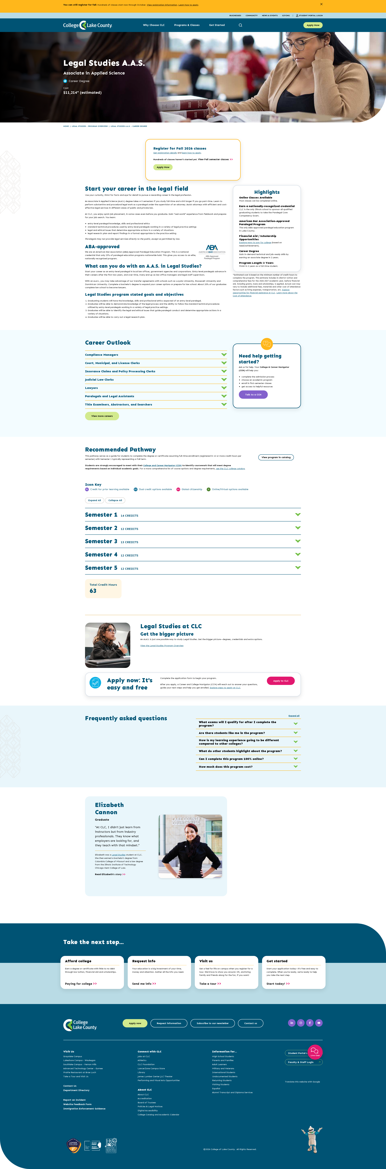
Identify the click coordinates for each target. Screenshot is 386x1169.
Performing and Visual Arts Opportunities (159, 1080)
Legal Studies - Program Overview (90, 126)
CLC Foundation (146, 1064)
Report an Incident (74, 1099)
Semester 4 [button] (111, 554)
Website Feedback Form (77, 1104)
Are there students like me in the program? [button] (232, 733)
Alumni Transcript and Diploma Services (232, 1092)
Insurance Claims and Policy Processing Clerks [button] (120, 371)
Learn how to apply (188, 4)
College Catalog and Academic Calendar (158, 1114)
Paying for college (78, 983)
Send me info (141, 983)
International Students (223, 1072)
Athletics (142, 1060)
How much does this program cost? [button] (226, 766)
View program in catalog (276, 457)
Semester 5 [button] (111, 567)
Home (66, 126)
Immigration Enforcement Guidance (84, 1108)
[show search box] (241, 25)
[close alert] (321, 4)
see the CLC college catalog (230, 468)
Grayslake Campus (72, 1056)
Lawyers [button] (91, 388)
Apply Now (313, 25)
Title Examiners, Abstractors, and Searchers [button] (118, 404)
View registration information (162, 4)
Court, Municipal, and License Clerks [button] (112, 363)
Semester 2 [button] (111, 528)
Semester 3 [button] (111, 541)
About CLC (143, 1094)
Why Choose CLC (154, 25)
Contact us (250, 1023)
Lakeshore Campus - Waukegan (79, 1060)
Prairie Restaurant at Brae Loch (79, 1072)
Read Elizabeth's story (108, 874)
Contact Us (69, 1085)
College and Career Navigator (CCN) (162, 465)
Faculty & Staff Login (300, 1062)
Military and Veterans (223, 1068)
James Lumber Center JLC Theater (155, 1076)
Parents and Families (223, 1060)
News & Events (270, 15)
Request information (169, 1023)
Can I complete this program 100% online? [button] (231, 759)
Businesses (235, 15)
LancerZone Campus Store (151, 1068)
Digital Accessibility (148, 1110)
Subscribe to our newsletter (213, 1023)
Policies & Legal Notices (150, 1106)
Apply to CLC (280, 680)
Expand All (94, 500)
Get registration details (165, 152)
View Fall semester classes (213, 159)
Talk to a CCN (253, 394)
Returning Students (222, 1080)
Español (216, 1088)
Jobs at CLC (144, 1056)
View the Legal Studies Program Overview (162, 645)
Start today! (276, 983)
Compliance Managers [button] (101, 354)
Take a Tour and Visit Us (75, 1076)
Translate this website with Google (302, 1081)
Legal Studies (118, 854)
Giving (286, 15)
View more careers (102, 416)
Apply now (135, 1023)
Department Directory (76, 1090)
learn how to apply (191, 152)
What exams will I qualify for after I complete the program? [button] (237, 723)
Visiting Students (220, 1084)
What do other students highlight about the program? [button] (240, 751)
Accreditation (145, 1098)
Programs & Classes (186, 25)
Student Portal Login (311, 15)
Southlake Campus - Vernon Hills (79, 1064)
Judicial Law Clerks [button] (99, 379)
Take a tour (207, 983)
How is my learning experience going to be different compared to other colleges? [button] (239, 741)
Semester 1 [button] (111, 514)
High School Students (223, 1056)
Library (141, 1072)
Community (252, 15)
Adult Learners (219, 1064)
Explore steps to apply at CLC (225, 687)
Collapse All (115, 500)
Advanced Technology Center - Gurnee (83, 1068)
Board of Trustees (147, 1102)
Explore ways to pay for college (255, 242)
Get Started (217, 25)
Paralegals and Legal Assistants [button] (109, 396)
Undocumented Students (224, 1076)
